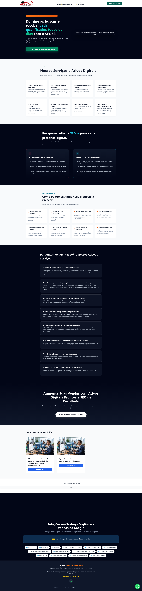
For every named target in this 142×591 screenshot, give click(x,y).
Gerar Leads (31, 547)
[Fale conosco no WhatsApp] (71, 581)
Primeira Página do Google (73, 547)
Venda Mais (44, 547)
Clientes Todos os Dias (106, 551)
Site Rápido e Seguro (99, 555)
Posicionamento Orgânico (79, 555)
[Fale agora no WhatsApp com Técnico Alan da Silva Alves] (137, 586)
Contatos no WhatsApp (59, 555)
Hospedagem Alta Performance (40, 551)
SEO (71, 487)
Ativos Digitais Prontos (93, 547)
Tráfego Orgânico (111, 547)
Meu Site (56, 547)
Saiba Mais (39, 470)
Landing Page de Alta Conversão (84, 551)
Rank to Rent (43, 555)
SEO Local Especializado (62, 551)
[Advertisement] (71, 506)
